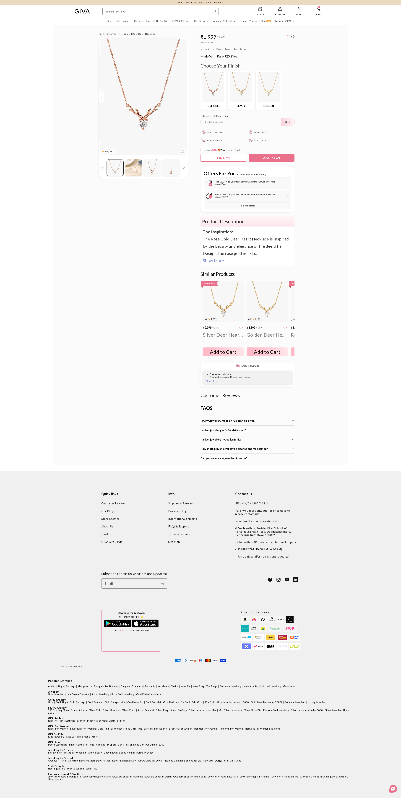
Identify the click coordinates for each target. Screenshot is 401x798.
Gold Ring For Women (110, 728)
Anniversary (95, 752)
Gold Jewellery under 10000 (233, 702)
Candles (100, 744)
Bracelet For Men (97, 720)
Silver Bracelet (111, 710)
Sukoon (80, 768)
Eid (199, 760)
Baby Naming (127, 752)
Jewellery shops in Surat (285, 776)
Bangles (125, 686)
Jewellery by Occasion (61, 750)
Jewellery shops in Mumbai (127, 776)
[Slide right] (184, 167)
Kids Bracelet (91, 736)
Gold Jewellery (56, 694)
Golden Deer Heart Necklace (267, 335)
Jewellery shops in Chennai (255, 776)
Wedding (81, 752)
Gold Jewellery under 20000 (267, 702)
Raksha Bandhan (174, 760)
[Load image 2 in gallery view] (133, 167)
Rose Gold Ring (133, 728)
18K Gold (210, 702)
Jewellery (53, 691)
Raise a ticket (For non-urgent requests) (263, 556)
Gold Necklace (171, 702)
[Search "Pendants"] (215, 11)
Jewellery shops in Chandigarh (318, 776)
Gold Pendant (95, 702)
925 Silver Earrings (108, 34)
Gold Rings (61, 702)
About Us (107, 526)
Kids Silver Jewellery (230, 710)
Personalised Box (134, 744)
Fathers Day (110, 760)
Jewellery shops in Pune (96, 776)
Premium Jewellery (295, 702)
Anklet (51, 686)
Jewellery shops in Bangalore (64, 776)
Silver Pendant (146, 710)
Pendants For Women (231, 728)
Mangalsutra (85, 686)
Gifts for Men (56, 718)
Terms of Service (179, 534)
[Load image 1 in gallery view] (115, 167)
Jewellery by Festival (60, 758)
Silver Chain (128, 710)
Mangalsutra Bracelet (106, 686)
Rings (60, 686)
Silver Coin (95, 710)
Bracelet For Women (180, 728)
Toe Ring (276, 728)
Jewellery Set (250, 686)
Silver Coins (76, 744)
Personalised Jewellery (276, 710)
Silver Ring (162, 710)
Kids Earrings (73, 736)
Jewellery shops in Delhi (157, 776)
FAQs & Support (178, 526)
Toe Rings (211, 686)
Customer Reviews (113, 503)
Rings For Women (58, 728)
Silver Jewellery (100, 694)
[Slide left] (102, 167)
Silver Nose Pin (252, 710)
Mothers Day (93, 760)
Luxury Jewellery (317, 702)
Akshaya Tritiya (57, 760)
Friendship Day (127, 760)
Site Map (174, 541)
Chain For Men (117, 720)
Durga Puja (221, 760)
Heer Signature (56, 768)
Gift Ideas (54, 742)
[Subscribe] (163, 583)
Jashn (89, 768)
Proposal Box (114, 744)
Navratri (208, 760)
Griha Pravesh (145, 752)
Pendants (150, 686)
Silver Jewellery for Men (202, 710)
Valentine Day (76, 760)
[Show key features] (101, 97)
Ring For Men (55, 720)
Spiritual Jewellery (270, 686)
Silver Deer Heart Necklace (223, 335)
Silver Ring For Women (83, 728)
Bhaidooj (190, 760)
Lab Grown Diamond (78, 694)
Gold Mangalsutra (115, 702)
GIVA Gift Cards (111, 541)
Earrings (71, 686)
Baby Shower (111, 752)
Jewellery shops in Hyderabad (189, 776)
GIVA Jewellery (75, 666)
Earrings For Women (155, 728)
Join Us (106, 534)
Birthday (69, 752)
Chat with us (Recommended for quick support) (268, 542)
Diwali (159, 760)
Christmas (235, 760)
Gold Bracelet (153, 702)
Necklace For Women (257, 728)
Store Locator (110, 518)
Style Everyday (57, 766)
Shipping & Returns (180, 503)
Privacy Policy (177, 511)
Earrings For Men (75, 720)
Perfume (89, 744)
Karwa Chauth (146, 760)
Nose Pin (185, 686)
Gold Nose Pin (135, 702)
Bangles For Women (205, 728)
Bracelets (137, 686)
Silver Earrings (178, 710)
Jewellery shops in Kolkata (223, 776)
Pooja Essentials (57, 744)
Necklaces (163, 686)
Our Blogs (107, 511)
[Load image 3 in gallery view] (152, 167)
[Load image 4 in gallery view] (171, 167)
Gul (96, 768)
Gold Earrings (78, 702)
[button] (119, 21)
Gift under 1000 (155, 744)
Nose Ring (198, 686)
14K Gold (197, 702)
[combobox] (161, 11)
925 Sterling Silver (58, 710)
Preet (70, 768)
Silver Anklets (79, 710)
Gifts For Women (58, 726)
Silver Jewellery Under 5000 (307, 710)
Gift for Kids (55, 734)
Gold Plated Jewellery (148, 694)
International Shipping (182, 518)
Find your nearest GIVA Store (65, 774)
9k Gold (185, 702)
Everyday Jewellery (230, 686)
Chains (174, 686)
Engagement (55, 752)
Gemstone (289, 686)
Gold (50, 702)
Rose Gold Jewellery (122, 694)
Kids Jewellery (56, 736)
